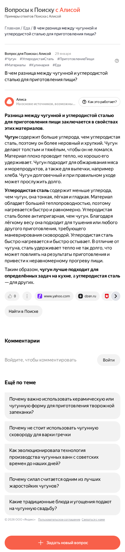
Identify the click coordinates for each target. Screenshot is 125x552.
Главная (12, 28)
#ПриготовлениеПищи (75, 59)
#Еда (57, 65)
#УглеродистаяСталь (37, 59)
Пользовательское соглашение (59, 519)
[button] (116, 60)
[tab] (12, 296)
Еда (26, 28)
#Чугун (10, 59)
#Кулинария (39, 65)
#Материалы (15, 65)
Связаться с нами (93, 519)
